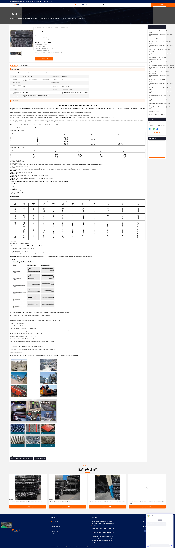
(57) (159, 60)
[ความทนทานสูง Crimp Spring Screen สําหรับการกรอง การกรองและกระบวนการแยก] (107, 487)
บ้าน (71, 4)
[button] (11, 490)
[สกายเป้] (150, 129)
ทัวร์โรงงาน (54, 524)
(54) (153, 38)
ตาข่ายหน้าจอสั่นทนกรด (40, 458)
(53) (161, 67)
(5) (154, 111)
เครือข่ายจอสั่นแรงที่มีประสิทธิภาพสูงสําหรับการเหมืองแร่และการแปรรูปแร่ (27, 501)
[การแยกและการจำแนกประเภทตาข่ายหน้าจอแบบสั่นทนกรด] (21, 38)
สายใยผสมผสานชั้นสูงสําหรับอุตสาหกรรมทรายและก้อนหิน (143, 501)
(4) (157, 114)
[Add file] (148, 545)
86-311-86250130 (48, 1)
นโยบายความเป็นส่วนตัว (57, 533)
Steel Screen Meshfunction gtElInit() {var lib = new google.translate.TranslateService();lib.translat (103, 529)
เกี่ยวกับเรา (88, 4)
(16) (161, 106)
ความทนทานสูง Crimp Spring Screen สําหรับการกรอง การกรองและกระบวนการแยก (105, 502)
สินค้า (75, 4)
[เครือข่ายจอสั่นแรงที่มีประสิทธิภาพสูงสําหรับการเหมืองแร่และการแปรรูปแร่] (27, 487)
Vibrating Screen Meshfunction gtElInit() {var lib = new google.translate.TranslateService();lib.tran (38, 18)
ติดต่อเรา (54, 529)
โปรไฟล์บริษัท (55, 521)
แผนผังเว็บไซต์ (55, 531)
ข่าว (95, 4)
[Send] (171, 545)
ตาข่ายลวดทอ (95, 525)
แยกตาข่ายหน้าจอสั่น (27, 458)
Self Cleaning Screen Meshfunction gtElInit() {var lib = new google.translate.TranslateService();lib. (102, 537)
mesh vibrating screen (16, 458)
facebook (145, 531)
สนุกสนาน (157, 133)
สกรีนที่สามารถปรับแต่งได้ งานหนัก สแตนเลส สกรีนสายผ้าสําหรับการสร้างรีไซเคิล (67, 502)
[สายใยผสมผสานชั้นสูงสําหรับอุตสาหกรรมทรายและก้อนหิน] (147, 487)
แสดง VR (82, 4)
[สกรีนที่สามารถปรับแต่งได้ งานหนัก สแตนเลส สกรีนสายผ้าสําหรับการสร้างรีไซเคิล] (67, 487)
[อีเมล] (157, 129)
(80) (160, 33)
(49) (160, 52)
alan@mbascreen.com (36, 1)
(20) (161, 82)
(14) (161, 98)
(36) (159, 74)
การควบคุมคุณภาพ (56, 526)
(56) (161, 44)
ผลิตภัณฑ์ (14, 18)
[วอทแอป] (153, 129)
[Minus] (171, 516)
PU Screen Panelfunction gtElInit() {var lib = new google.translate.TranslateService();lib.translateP (102, 541)
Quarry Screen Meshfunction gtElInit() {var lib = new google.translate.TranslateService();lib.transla (103, 522)
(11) (161, 90)
